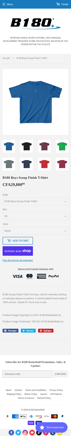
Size (5, 209)
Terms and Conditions (35, 390)
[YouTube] (32, 432)
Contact (18, 390)
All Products (56, 394)
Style (5, 194)
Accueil (6, 58)
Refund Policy (44, 398)
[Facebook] (11, 432)
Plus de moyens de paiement (18, 260)
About (8, 390)
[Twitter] (18, 432)
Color (5, 224)
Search (43, 394)
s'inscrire (60, 374)
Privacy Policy (56, 390)
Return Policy (30, 394)
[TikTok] (39, 432)
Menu (10, 4)
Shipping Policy (14, 394)
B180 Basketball (36, 409)
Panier (64, 4)
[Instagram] (25, 432)
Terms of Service (26, 398)
